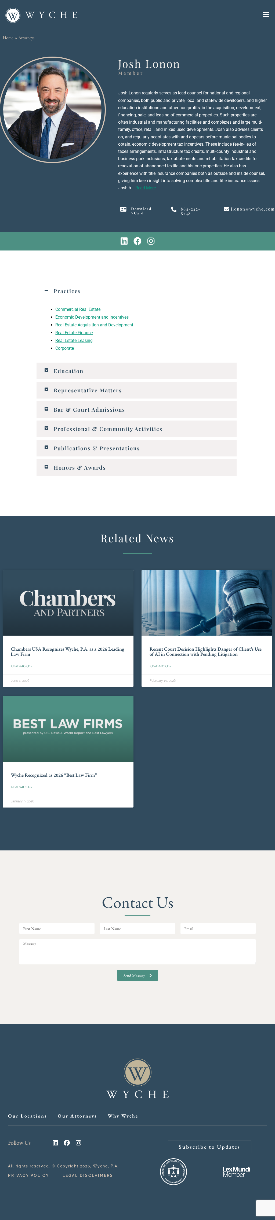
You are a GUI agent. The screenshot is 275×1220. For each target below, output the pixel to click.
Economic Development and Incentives (92, 317)
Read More (145, 187)
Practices (67, 290)
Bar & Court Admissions (89, 409)
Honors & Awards (80, 467)
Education (69, 370)
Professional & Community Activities (108, 428)
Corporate (64, 348)
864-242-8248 (191, 211)
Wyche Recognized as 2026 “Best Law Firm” (54, 775)
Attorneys (26, 37)
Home (8, 37)
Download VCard (141, 210)
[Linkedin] (124, 241)
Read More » (21, 666)
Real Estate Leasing (74, 340)
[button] (137, 291)
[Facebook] (137, 241)
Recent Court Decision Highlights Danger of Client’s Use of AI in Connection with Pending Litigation (206, 651)
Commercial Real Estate (77, 309)
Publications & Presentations (97, 448)
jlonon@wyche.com (253, 209)
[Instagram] (151, 241)
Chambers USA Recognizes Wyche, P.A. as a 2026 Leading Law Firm (67, 651)
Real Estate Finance (74, 332)
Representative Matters (88, 390)
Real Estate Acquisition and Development (94, 324)
